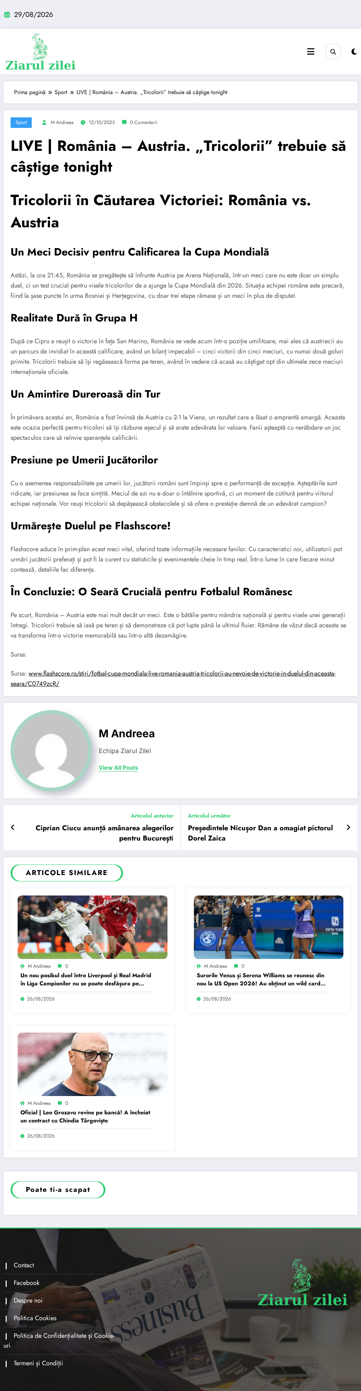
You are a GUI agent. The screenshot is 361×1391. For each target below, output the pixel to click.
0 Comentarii (144, 122)
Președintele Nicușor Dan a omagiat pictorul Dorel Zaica (260, 833)
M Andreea (62, 122)
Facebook (26, 1282)
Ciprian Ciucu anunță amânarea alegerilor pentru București (104, 833)
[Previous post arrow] (13, 827)
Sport (21, 122)
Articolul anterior (152, 815)
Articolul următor (209, 815)
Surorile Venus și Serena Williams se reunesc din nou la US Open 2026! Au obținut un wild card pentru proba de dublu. (260, 979)
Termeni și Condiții (38, 1363)
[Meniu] (311, 51)
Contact (24, 1265)
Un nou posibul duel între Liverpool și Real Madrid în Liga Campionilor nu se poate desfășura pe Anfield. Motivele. (85, 979)
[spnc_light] (354, 52)
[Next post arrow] (348, 827)
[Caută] (333, 51)
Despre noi (28, 1300)
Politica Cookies (35, 1318)
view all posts (118, 767)
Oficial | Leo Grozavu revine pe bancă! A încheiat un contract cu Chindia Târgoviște (85, 1116)
